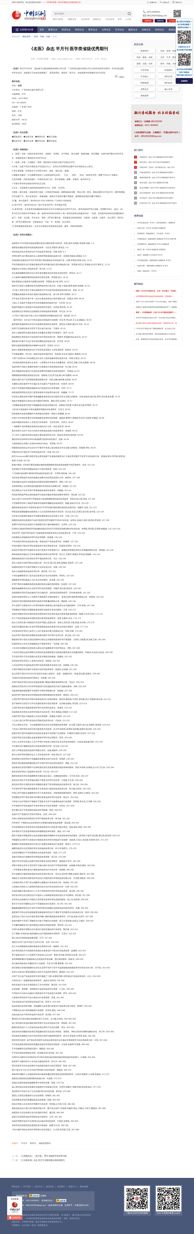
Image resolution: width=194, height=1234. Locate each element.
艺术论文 (119, 29)
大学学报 (145, 70)
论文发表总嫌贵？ (184, 24)
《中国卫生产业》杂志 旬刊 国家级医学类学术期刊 (157, 203)
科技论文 (79, 29)
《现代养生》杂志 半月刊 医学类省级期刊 (154, 162)
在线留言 (184, 81)
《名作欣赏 (109, 19)
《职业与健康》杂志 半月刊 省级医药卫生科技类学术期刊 (158, 188)
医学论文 (92, 29)
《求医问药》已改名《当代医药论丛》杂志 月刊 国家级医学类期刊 (158, 167)
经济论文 (66, 29)
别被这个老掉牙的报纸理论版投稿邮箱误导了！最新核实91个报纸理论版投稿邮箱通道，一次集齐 (157, 307)
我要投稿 (160, 21)
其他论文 (173, 29)
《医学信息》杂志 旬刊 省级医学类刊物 (153, 183)
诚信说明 (50, 1186)
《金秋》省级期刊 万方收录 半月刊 (149, 255)
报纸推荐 (145, 95)
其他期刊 (168, 70)
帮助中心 (178, 2)
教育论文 (52, 29)
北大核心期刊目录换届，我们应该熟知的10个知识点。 (156, 334)
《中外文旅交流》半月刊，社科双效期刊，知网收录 (155, 223)
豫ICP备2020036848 (81, 1215)
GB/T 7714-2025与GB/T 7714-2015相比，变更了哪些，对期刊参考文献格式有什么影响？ (157, 302)
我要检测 (147, 21)
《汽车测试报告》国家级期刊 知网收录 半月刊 (153, 260)
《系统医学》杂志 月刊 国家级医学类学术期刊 (155, 157)
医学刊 (33, 1143)
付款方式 (38, 1186)
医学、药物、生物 (42, 36)
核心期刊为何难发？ (184, 22)
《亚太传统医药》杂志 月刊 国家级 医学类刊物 (156, 193)
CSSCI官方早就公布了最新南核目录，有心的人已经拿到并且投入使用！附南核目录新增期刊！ (157, 329)
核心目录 (168, 89)
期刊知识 (168, 83)
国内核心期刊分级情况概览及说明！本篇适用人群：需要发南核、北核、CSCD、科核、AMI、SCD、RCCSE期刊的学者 (157, 323)
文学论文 (106, 29)
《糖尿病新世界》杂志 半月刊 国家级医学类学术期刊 (158, 178)
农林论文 (146, 29)
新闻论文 (97, 19)
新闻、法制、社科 (145, 64)
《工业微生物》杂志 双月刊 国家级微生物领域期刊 (42, 1160)
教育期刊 (145, 51)
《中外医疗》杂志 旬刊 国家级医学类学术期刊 (155, 198)
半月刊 (24, 1143)
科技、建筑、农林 (145, 57)
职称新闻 (145, 83)
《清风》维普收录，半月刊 (146, 271)
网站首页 (26, 36)
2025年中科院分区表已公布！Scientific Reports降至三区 (157, 318)
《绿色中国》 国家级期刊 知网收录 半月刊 (152, 266)
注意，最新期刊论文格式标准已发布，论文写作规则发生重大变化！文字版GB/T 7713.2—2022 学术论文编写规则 (157, 339)
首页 (41, 29)
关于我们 (27, 1186)
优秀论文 (145, 89)
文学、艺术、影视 (168, 57)
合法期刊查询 (174, 21)
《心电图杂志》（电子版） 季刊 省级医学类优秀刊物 (43, 1156)
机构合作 (166, 2)
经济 (120, 19)
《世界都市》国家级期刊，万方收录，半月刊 (153, 234)
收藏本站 (153, 2)
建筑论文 (132, 29)
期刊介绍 (168, 76)
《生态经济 (85, 19)
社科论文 (159, 29)
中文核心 (145, 76)
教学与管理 (58, 19)
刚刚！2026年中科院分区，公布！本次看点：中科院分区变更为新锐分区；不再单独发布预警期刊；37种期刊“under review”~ (157, 291)
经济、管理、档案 (168, 51)
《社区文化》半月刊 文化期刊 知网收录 (151, 228)
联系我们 (61, 1186)
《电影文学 (71, 19)
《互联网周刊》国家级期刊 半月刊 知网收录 (152, 244)
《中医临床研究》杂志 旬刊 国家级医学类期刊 (155, 172)
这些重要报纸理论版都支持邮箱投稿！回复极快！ (154, 296)
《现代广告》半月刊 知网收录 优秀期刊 (151, 250)
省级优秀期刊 (45, 1143)
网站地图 (84, 1186)
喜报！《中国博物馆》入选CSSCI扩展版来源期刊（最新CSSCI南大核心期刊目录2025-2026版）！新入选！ (157, 312)
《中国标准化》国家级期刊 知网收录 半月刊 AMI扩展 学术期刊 (157, 239)
